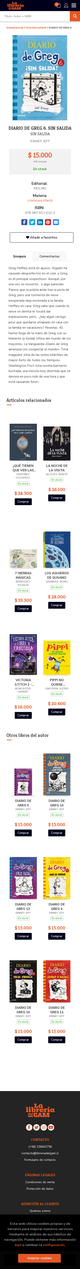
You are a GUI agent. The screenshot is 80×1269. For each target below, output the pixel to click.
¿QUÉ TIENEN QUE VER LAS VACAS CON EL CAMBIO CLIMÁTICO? (23, 468)
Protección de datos (40, 1189)
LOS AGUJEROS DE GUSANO (57, 575)
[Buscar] (75, 16)
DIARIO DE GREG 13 (23, 906)
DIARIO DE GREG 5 (23, 803)
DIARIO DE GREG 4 (57, 906)
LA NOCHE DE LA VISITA (57, 468)
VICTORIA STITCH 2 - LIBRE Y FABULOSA (23, 682)
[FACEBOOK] (29, 1127)
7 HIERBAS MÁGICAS (23, 575)
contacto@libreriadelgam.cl (40, 1153)
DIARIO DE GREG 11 (57, 1010)
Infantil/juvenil (15, 27)
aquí (18, 1244)
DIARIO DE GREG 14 (57, 803)
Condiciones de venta (40, 1182)
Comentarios (49, 256)
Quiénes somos (40, 1211)
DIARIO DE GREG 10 (23, 1010)
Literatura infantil (36, 27)
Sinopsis (19, 256)
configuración (54, 1244)
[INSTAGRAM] (44, 1127)
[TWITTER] (36, 1127)
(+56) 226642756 (40, 1147)
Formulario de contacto (40, 1160)
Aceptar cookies (39, 1258)
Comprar (23, 502)
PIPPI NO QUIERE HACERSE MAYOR (56, 682)
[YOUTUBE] (51, 1127)
